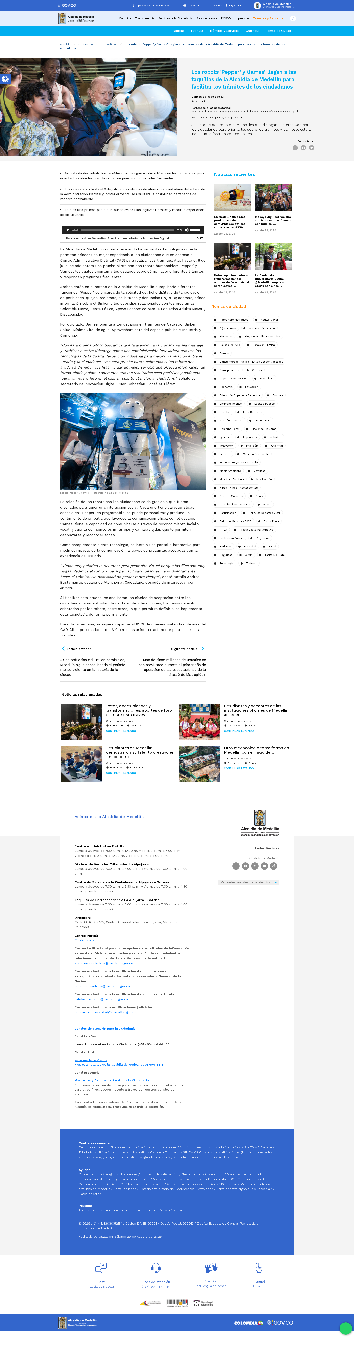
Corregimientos (230, 370)
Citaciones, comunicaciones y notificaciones (143, 1147)
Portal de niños (125, 1189)
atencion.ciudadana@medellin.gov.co (104, 963)
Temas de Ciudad (278, 31)
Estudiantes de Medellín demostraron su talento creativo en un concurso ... (140, 752)
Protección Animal (231, 538)
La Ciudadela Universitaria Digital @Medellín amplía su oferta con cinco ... (270, 280)
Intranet (259, 1286)
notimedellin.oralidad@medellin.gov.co (105, 1012)
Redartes (225, 546)
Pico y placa (271, 521)
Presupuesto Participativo (256, 529)
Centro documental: (94, 1147)
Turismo (251, 563)
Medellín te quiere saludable (239, 462)
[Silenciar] (187, 230)
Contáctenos (84, 940)
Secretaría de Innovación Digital (279, 111)
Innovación (227, 445)
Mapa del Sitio (164, 1179)
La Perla (225, 454)
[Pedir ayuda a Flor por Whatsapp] (346, 1328)
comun (224, 353)
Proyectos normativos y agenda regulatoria (138, 1157)
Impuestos (242, 18)
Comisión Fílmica (264, 344)
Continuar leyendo (121, 730)
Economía (226, 386)
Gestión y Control (231, 420)
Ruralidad (250, 546)
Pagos (267, 504)
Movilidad (259, 470)
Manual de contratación (146, 1184)
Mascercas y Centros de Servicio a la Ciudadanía (112, 1080)
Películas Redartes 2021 (264, 512)
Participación (228, 512)
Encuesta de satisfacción (160, 1174)
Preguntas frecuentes (121, 1174)
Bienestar (226, 336)
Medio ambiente (230, 470)
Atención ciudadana (262, 328)
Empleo (277, 395)
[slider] (196, 229)
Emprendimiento (231, 403)
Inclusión (275, 437)
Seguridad (226, 555)
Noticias (179, 31)
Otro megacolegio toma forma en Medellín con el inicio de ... (256, 750)
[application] (133, 230)
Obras (252, 763)
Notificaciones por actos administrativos (210, 1147)
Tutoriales (211, 1184)
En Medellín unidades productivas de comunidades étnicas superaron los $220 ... (230, 222)
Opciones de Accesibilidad (153, 5)
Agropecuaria (228, 328)
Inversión (252, 445)
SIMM (248, 555)
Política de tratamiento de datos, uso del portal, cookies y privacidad (131, 1210)
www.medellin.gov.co (91, 1060)
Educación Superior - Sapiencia (240, 395)
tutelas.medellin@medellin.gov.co (101, 999)
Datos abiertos (90, 1194)
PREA (223, 529)
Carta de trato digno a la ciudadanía (243, 1189)
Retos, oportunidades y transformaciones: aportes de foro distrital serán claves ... (231, 280)
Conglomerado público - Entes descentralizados (251, 361)
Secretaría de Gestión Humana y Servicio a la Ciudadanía (225, 111)
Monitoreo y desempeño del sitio (125, 1179)
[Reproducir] (68, 230)
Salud (272, 546)
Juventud (276, 445)
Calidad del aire (230, 344)
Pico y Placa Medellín (237, 1184)
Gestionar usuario (195, 1174)
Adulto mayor (269, 319)
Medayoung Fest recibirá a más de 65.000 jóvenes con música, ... (273, 220)
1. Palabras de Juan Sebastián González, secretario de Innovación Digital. (116, 238)
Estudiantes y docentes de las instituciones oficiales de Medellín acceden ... (256, 710)
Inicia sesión (216, 5)
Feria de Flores (253, 412)
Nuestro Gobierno (231, 496)
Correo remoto (91, 1174)
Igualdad (225, 437)
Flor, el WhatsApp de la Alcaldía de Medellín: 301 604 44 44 (120, 1064)
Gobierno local (229, 428)
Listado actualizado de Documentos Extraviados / (178, 1189)
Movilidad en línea (232, 479)
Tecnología (227, 563)
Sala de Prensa (88, 44)
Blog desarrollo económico (262, 336)
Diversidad (266, 378)
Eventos (197, 31)
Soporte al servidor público (194, 1157)
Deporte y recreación (233, 378)
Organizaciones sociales (235, 504)
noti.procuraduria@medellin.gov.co (102, 986)
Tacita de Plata (275, 555)
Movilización (264, 479)
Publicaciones (228, 1157)
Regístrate (235, 5)
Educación (201, 101)
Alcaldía (65, 44)
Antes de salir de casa (184, 1184)
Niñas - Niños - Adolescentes (239, 487)
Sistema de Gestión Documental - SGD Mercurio (214, 1179)
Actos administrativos (234, 319)
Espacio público (264, 403)
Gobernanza (262, 420)
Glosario (218, 1174)
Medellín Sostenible (256, 454)
